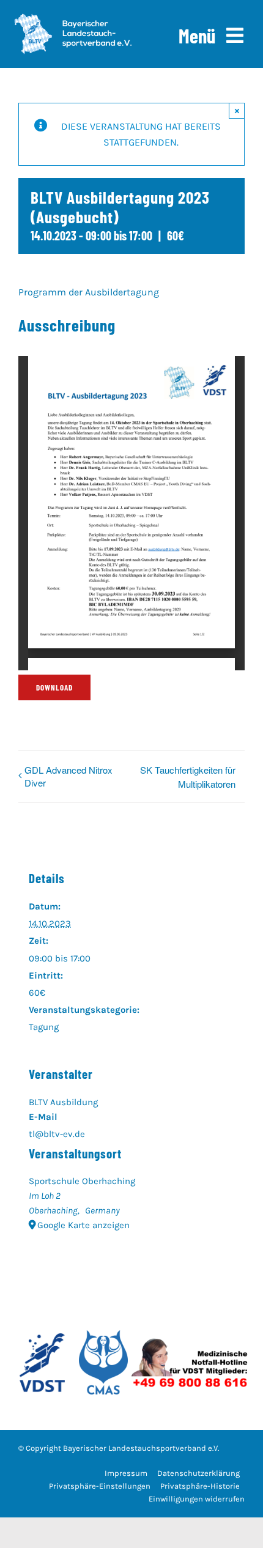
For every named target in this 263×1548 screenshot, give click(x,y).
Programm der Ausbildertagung (88, 292)
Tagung (44, 1026)
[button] (99, 1486)
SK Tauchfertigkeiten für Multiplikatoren (187, 776)
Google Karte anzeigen (83, 1225)
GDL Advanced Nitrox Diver (68, 776)
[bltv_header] (73, 18)
